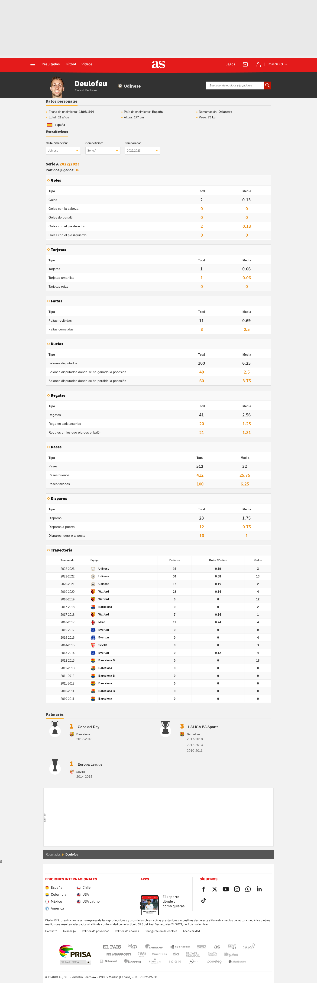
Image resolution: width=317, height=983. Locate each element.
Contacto (51, 931)
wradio (143, 954)
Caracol (248, 946)
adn (232, 946)
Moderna (108, 961)
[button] (75, 962)
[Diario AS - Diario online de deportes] (158, 64)
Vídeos (87, 64)
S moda (174, 962)
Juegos (230, 64)
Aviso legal (69, 931)
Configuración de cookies (161, 931)
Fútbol (70, 64)
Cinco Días (158, 954)
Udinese (53, 150)
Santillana (154, 946)
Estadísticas (57, 132)
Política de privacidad (95, 931)
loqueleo (194, 962)
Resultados (51, 64)
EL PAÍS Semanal (192, 954)
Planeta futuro (208, 954)
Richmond (247, 954)
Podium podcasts (132, 962)
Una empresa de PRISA (75, 951)
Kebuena (228, 954)
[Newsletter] (245, 64)
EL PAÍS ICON (155, 962)
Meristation (214, 962)
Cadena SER (201, 946)
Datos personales (62, 101)
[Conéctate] (258, 64)
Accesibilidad (191, 931)
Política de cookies (127, 931)
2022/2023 (134, 150)
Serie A (91, 150)
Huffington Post (118, 954)
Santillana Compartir (180, 946)
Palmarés (55, 714)
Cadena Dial (175, 954)
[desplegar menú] (32, 64)
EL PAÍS (112, 946)
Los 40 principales (132, 946)
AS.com (217, 946)
